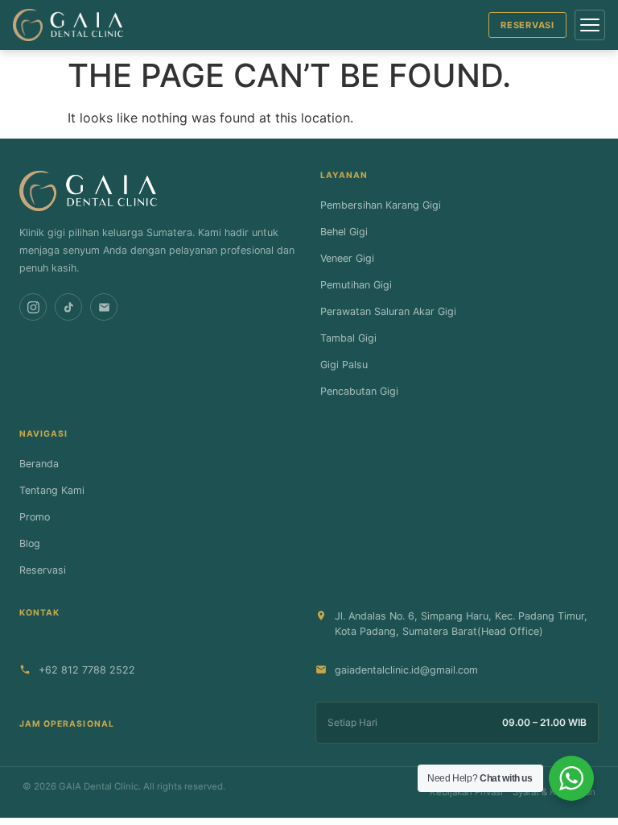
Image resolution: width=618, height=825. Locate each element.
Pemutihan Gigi (356, 285)
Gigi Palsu (344, 365)
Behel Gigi (344, 232)
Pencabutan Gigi (359, 391)
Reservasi (527, 25)
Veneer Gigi (347, 258)
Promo (34, 517)
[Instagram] (33, 307)
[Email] (103, 307)
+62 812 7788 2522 (87, 670)
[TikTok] (68, 307)
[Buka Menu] (590, 25)
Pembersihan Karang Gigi (380, 205)
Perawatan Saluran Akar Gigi (388, 311)
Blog (29, 543)
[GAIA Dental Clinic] (68, 25)
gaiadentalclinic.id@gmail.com (406, 670)
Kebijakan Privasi (466, 792)
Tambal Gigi (348, 338)
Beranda (39, 464)
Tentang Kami (51, 490)
